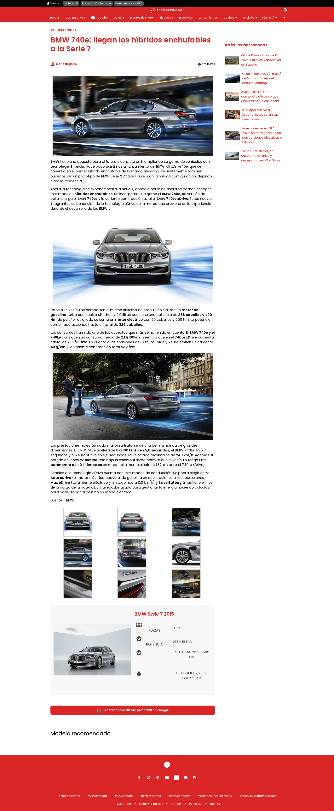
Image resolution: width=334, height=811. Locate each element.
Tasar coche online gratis (215, 796)
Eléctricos (166, 18)
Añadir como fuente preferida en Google (136, 710)
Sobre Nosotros (69, 796)
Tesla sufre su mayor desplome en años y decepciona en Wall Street (261, 156)
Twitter (148, 777)
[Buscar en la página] (285, 10)
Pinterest (157, 777)
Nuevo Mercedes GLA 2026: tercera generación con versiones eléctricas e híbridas (262, 135)
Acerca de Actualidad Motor (258, 796)
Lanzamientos (208, 18)
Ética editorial (124, 796)
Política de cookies (151, 804)
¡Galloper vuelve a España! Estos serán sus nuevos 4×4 (260, 114)
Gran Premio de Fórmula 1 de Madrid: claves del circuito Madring (261, 78)
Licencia (176, 804)
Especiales (186, 18)
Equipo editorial (97, 796)
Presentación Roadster (96, 3)
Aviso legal (124, 804)
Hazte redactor (151, 796)
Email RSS (185, 777)
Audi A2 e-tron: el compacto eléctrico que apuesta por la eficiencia (260, 96)
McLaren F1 (71, 3)
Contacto (216, 804)
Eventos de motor (142, 18)
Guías (117, 18)
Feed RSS (195, 777)
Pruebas (54, 18)
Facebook (139, 777)
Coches (229, 18)
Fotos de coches (179, 796)
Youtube (102, 18)
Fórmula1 (268, 18)
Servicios (248, 18)
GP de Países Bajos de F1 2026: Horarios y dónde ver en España (261, 60)
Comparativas (75, 18)
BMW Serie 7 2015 (154, 614)
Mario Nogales (66, 64)
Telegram (176, 777)
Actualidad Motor (63, 30)
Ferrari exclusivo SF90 (128, 3)
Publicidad (195, 804)
